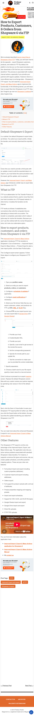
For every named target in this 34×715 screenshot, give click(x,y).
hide (25, 113)
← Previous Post (6, 685)
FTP (11, 578)
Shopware (21, 37)
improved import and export (10, 582)
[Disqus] (17, 613)
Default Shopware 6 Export (10, 117)
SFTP (25, 582)
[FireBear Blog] (14, 4)
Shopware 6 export (8, 586)
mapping (28, 376)
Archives (21, 699)
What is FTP (6, 119)
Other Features (7, 127)
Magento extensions (17, 703)
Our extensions (14, 37)
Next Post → (29, 685)
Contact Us (10, 699)
